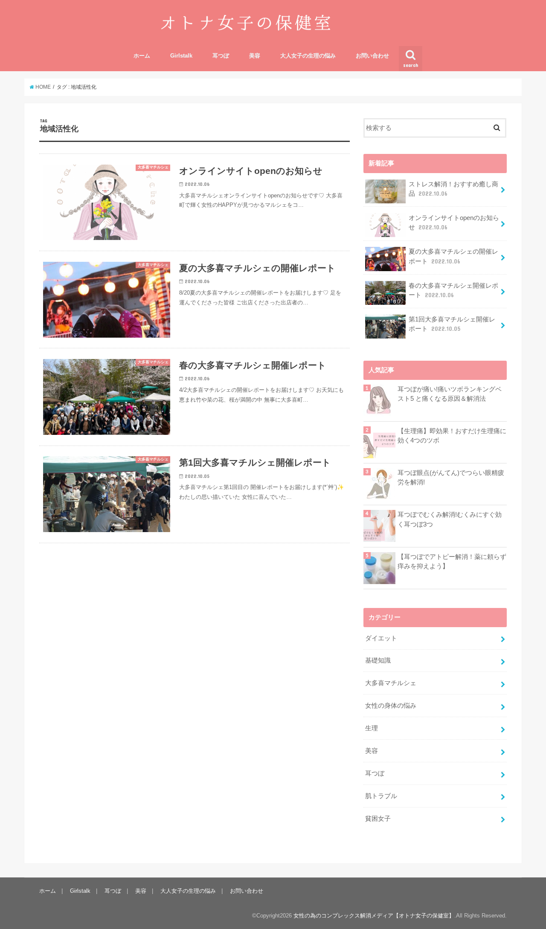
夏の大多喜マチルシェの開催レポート (453, 256)
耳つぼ (220, 55)
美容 (254, 55)
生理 (371, 728)
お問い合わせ (372, 55)
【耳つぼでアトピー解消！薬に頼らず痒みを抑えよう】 (452, 561)
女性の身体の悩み (390, 705)
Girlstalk (181, 55)
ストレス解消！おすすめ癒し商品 (453, 189)
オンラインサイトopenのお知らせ (454, 222)
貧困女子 (378, 818)
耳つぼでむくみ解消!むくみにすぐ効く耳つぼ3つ (450, 519)
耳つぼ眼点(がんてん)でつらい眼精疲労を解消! (451, 477)
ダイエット (381, 638)
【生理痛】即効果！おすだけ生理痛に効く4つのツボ (452, 436)
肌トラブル (381, 796)
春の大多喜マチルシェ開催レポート (453, 290)
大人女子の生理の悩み (308, 55)
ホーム (142, 55)
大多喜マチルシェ (390, 683)
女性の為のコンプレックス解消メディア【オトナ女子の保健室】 (373, 915)
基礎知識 (378, 660)
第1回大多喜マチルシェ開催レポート (452, 324)
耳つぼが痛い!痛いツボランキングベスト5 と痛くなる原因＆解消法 (450, 394)
